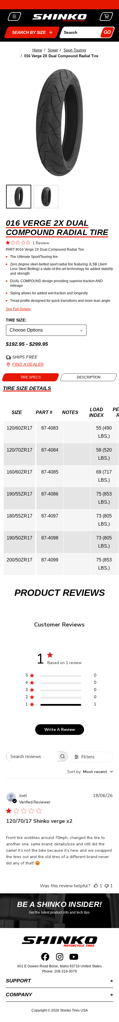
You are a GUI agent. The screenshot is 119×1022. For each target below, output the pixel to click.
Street (53, 50)
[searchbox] (31, 756)
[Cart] (106, 16)
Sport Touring (75, 50)
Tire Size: (16, 320)
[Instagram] (60, 957)
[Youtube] (74, 957)
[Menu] (14, 16)
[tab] (30, 377)
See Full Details (18, 309)
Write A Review (59, 729)
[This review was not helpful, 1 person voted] (107, 886)
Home (37, 50)
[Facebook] (45, 957)
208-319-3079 (65, 971)
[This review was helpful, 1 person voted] (96, 886)
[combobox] (90, 772)
